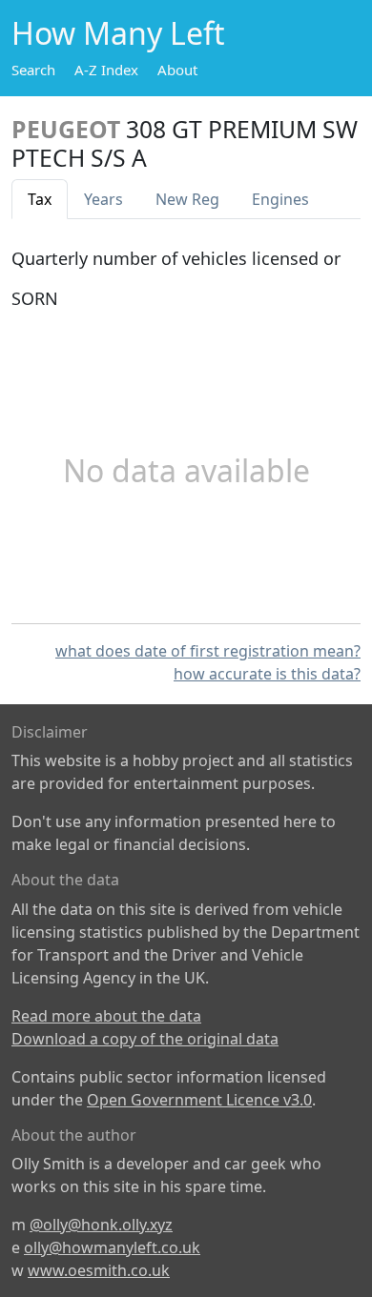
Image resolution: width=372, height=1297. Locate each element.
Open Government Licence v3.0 (199, 1099)
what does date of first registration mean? (208, 650)
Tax (40, 199)
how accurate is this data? (267, 673)
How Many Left (118, 32)
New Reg (187, 199)
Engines (280, 199)
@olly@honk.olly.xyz (101, 1224)
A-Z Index (106, 69)
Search (33, 69)
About (177, 69)
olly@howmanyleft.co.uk (112, 1247)
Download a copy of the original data (145, 1038)
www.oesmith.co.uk (99, 1270)
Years (103, 199)
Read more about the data (106, 1015)
